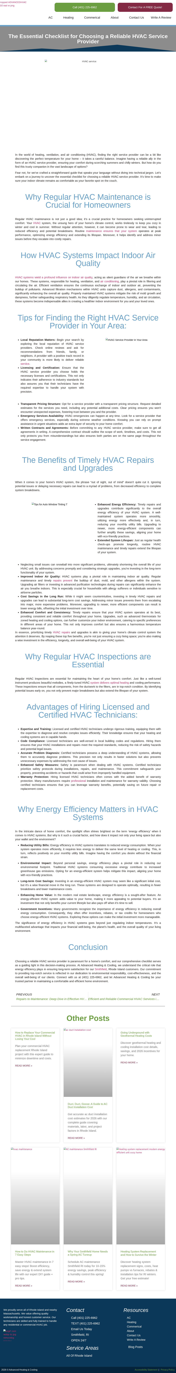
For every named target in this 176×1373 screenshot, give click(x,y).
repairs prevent (62, 580)
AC (50, 17)
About (115, 17)
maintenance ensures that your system (111, 231)
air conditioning (109, 281)
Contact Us (136, 17)
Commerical (92, 17)
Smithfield (101, 969)
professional (78, 780)
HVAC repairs (61, 632)
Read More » (23, 1065)
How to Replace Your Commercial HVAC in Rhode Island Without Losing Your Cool (35, 1035)
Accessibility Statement (146, 1370)
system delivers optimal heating (109, 682)
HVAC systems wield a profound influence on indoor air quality (53, 277)
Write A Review (161, 17)
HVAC (37, 223)
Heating (68, 17)
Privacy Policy (168, 1370)
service (25, 363)
